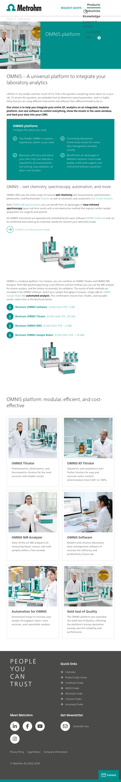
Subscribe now (81, 726)
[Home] (24, 10)
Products (93, 4)
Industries (92, 11)
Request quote (71, 8)
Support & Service (90, 24)
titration (45, 198)
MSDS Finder (72, 688)
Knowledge (91, 16)
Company (93, 31)
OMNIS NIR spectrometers (26, 204)
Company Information (55, 752)
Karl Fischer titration (101, 198)
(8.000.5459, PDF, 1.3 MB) (43, 325)
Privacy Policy (17, 752)
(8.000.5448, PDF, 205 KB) (45, 316)
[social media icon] (15, 726)
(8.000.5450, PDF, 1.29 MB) (49, 335)
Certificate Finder (74, 683)
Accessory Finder (74, 704)
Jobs (89, 37)
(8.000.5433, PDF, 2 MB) (45, 307)
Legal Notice (33, 752)
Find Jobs (70, 672)
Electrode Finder (74, 693)
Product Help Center (76, 677)
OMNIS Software (95, 218)
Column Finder (73, 699)
